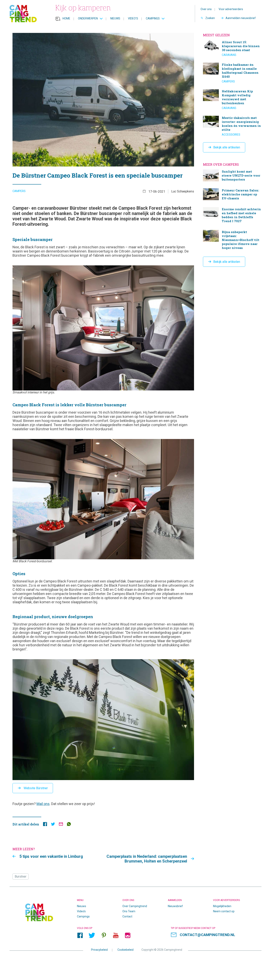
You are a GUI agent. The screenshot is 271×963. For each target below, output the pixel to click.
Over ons (206, 9)
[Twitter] (92, 935)
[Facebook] (80, 935)
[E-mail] (61, 825)
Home (66, 18)
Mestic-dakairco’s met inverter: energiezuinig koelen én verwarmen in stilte (232, 126)
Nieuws (115, 18)
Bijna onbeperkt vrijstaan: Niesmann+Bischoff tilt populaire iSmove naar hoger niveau (232, 240)
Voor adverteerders (231, 9)
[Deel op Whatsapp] (69, 825)
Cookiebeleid (125, 949)
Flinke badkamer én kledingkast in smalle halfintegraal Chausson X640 (232, 73)
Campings (153, 18)
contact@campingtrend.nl (207, 934)
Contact (127, 916)
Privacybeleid (99, 949)
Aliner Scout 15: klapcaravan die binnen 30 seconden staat (232, 48)
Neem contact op (223, 911)
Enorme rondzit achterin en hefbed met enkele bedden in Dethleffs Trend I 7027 (232, 215)
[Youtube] (116, 935)
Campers (19, 191)
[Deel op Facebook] (45, 825)
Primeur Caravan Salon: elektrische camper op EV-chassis (232, 194)
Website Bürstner (35, 788)
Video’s (133, 18)
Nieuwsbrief (175, 906)
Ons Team (128, 911)
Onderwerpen (88, 18)
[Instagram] (128, 935)
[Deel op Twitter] (53, 825)
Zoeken (210, 18)
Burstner (20, 876)
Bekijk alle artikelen (226, 147)
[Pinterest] (104, 935)
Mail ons (43, 804)
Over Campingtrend (134, 906)
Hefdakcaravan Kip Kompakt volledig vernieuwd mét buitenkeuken (232, 99)
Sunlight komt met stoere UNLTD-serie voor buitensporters (232, 175)
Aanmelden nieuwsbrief (241, 18)
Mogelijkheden (222, 906)
